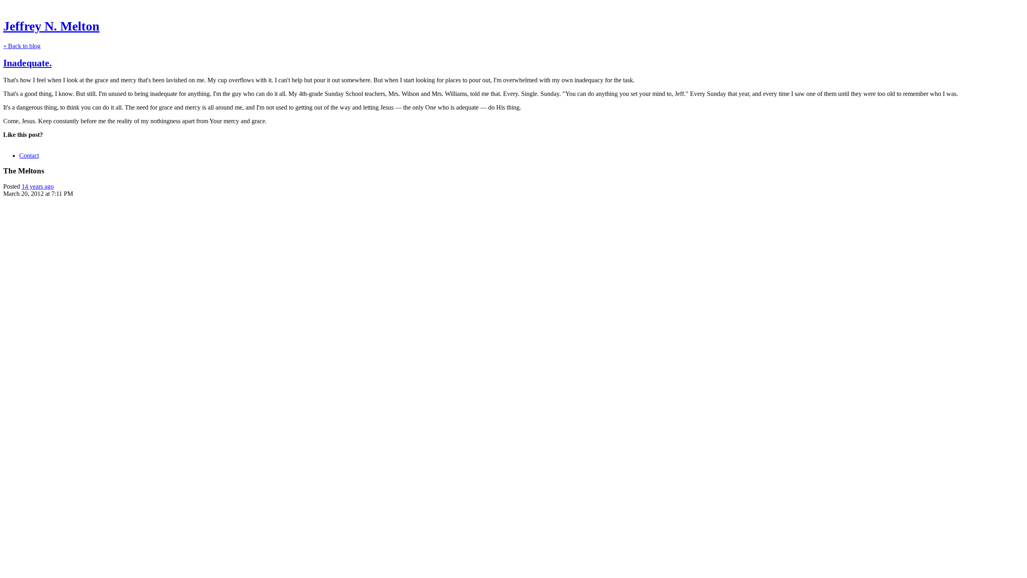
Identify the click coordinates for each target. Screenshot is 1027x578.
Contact (29, 155)
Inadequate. (27, 63)
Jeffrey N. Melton (51, 26)
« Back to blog (22, 46)
